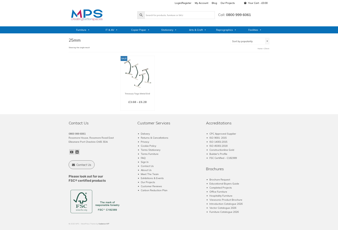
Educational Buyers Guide (224, 183)
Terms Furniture (149, 154)
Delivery (145, 133)
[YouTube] (71, 152)
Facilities (253, 29)
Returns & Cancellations (154, 137)
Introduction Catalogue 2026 (226, 203)
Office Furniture (218, 191)
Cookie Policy (148, 145)
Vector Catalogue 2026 (222, 207)
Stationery (167, 29)
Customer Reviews (151, 186)
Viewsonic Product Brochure (225, 199)
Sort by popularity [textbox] (242, 41)
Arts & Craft (196, 29)
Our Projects (148, 182)
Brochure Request (219, 179)
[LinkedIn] (77, 152)
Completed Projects (220, 187)
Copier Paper (138, 29)
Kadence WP (104, 224)
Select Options (137, 107)
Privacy (145, 141)
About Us (146, 170)
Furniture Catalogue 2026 (224, 211)
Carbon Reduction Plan (154, 190)
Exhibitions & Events (152, 178)
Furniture (81, 29)
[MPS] (101, 14)
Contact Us (147, 166)
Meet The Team (150, 174)
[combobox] (250, 41)
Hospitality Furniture (220, 195)
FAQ (143, 158)
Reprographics (224, 29)
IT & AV (110, 29)
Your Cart (257, 3)
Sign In (145, 162)
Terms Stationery (150, 149)
